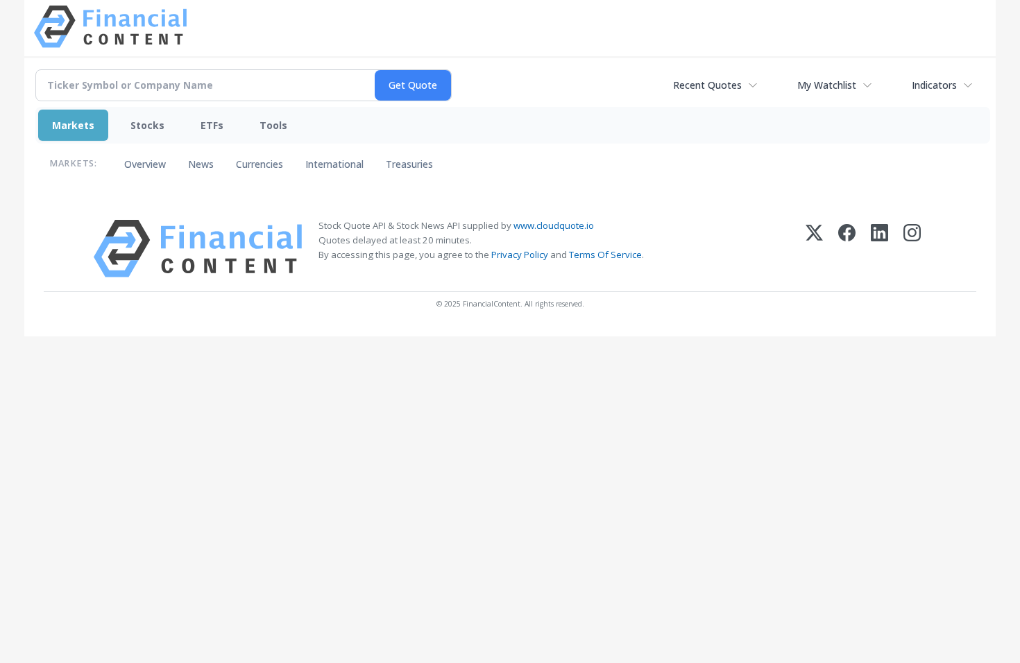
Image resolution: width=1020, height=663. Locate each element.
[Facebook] (847, 248)
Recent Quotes (707, 85)
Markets (73, 125)
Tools (273, 125)
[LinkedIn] (879, 248)
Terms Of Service (605, 254)
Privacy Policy (519, 254)
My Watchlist (826, 85)
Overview (145, 164)
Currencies (259, 164)
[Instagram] (912, 248)
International (334, 164)
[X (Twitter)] (814, 248)
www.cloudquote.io (553, 225)
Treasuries (409, 164)
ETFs (212, 125)
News (201, 164)
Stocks (147, 125)
